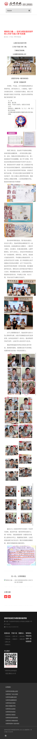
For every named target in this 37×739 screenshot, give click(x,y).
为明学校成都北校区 (11, 697)
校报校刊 (7, 644)
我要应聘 (22, 639)
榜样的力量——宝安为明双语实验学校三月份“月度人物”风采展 (18, 32)
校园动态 (7, 633)
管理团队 (28, 633)
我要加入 (21, 633)
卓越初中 (14, 639)
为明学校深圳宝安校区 (11, 717)
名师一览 (28, 639)
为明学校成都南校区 (11, 700)
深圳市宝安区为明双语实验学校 (11, 730)
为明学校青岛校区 (10, 712)
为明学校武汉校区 (10, 703)
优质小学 (14, 636)
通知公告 (7, 642)
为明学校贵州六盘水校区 (12, 723)
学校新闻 (18, 37)
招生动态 (22, 636)
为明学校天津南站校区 (11, 720)
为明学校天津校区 (10, 715)
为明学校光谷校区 (10, 709)
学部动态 (7, 639)
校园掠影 (28, 641)
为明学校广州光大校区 (11, 694)
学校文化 (28, 636)
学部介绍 (14, 633)
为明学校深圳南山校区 (11, 691)
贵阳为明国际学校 (10, 706)
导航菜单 (9, 10)
